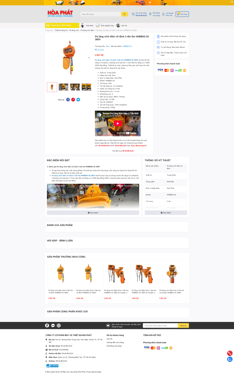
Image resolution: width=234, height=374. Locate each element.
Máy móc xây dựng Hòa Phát (74, 372)
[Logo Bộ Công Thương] (52, 366)
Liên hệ (124, 25)
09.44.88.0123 (141, 15)
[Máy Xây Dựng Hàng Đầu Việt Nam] (60, 14)
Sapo (99, 372)
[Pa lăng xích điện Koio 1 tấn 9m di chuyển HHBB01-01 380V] (172, 274)
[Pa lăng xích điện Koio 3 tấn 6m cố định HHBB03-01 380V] (89, 274)
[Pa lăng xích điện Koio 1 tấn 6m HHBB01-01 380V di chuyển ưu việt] (117, 274)
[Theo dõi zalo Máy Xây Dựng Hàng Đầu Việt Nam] (53, 325)
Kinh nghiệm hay (107, 25)
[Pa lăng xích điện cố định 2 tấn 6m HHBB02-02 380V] (69, 57)
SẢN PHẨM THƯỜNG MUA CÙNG (66, 256)
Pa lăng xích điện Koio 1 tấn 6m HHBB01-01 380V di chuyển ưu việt (116, 292)
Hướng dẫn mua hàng (115, 342)
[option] (69, 57)
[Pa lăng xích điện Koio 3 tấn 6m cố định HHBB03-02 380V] (61, 274)
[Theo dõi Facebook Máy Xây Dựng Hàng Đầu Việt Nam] (47, 325)
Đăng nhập (169, 15)
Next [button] (89, 57)
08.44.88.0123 (61, 361)
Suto (108, 46)
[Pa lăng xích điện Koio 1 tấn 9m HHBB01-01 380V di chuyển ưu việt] (144, 274)
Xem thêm (94, 213)
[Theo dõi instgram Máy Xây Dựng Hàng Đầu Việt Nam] (59, 325)
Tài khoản (170, 13)
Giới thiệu (89, 25)
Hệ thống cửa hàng (156, 14)
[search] (124, 14)
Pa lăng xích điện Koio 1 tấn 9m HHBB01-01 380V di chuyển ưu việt (144, 292)
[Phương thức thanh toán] (172, 70)
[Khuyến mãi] (117, 2)
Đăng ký (183, 325)
